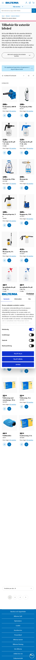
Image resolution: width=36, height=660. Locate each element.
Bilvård (8, 16)
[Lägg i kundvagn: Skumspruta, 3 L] (9, 260)
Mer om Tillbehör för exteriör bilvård (17, 55)
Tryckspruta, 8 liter (26, 107)
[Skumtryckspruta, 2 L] (9, 202)
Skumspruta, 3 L (8, 252)
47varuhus (13, 183)
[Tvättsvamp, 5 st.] (26, 385)
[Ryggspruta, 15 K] (26, 202)
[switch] (31, 334)
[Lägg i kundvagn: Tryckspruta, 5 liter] (9, 188)
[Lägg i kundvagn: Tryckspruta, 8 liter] (26, 115)
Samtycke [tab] (6, 299)
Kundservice (18, 630)
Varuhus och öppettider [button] (18, 612)
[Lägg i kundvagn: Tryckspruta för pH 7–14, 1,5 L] (26, 153)
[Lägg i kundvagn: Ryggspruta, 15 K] (26, 223)
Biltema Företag (18, 644)
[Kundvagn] (33, 3)
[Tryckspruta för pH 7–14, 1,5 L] (26, 129)
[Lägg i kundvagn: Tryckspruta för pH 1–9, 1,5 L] (9, 153)
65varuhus (30, 111)
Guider (18, 626)
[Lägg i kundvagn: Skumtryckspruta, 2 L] (9, 225)
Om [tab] (29, 299)
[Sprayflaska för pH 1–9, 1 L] (26, 274)
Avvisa (18, 364)
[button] (18, 6)
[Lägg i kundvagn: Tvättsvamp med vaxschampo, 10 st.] (9, 409)
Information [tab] (18, 299)
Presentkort (18, 635)
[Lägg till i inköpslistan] (4, 115)
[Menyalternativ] (3, 3)
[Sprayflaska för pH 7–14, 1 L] (9, 274)
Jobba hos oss (18, 654)
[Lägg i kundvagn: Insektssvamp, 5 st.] (26, 444)
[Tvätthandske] (9, 423)
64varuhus (13, 111)
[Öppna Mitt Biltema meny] (26, 3)
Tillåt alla (18, 353)
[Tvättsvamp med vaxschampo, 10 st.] (9, 385)
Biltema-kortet (18, 640)
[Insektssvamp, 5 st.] (26, 423)
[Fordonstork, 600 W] (9, 94)
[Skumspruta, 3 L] (9, 239)
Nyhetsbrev (18, 621)
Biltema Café (18, 616)
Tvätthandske (7, 436)
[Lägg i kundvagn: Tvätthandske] (9, 444)
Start (3, 16)
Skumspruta (24, 179)
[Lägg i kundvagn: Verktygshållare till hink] (26, 371)
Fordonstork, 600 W (9, 107)
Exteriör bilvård (15, 16)
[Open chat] (31, 655)
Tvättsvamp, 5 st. (25, 398)
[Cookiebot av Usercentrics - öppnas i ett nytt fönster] (26, 294)
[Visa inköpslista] (30, 3)
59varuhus (30, 402)
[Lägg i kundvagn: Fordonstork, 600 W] (9, 115)
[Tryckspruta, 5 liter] (9, 167)
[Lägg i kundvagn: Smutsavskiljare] (9, 369)
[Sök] (34, 10)
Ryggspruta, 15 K (25, 214)
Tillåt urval (18, 359)
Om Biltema (18, 649)
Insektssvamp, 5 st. (26, 436)
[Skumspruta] (26, 167)
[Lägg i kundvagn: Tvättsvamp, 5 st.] (26, 407)
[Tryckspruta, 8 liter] (26, 94)
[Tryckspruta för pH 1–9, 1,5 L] (9, 129)
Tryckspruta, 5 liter (9, 179)
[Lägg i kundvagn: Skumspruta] (26, 188)
